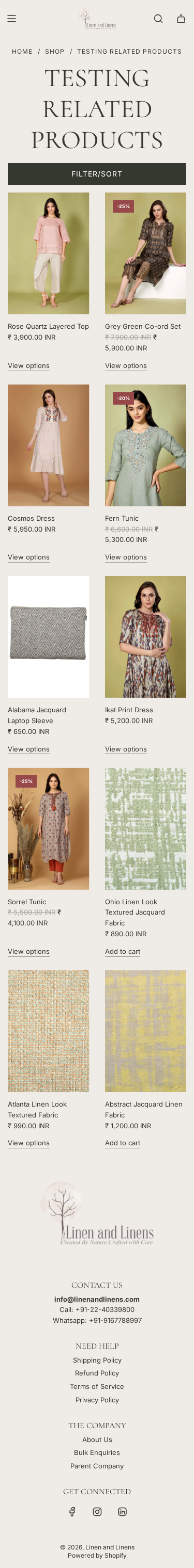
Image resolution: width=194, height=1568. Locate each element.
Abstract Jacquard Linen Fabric (144, 1109)
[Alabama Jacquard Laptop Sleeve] (48, 637)
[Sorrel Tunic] (48, 828)
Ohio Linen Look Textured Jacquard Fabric (135, 912)
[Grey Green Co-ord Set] (146, 253)
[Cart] (181, 18)
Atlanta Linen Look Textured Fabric (37, 1109)
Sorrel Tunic (27, 902)
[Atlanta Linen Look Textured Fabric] (48, 1031)
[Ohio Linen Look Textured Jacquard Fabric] (146, 828)
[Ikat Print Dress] (146, 637)
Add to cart (122, 951)
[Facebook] (72, 1511)
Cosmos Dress (31, 518)
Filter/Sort (97, 173)
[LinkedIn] (122, 1511)
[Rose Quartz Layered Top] (48, 253)
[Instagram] (97, 1511)
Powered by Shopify (97, 1555)
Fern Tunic (122, 518)
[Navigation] (11, 18)
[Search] (158, 18)
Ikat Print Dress (129, 710)
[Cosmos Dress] (48, 445)
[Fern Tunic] (146, 445)
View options (29, 365)
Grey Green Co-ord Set (143, 326)
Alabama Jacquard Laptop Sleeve (37, 715)
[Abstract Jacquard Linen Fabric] (146, 1031)
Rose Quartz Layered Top (48, 326)
